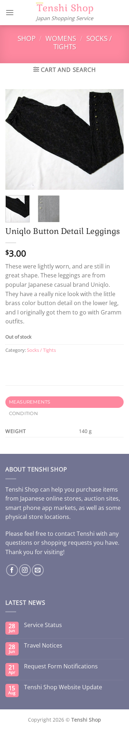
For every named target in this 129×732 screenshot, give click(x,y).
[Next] (112, 139)
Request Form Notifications (61, 666)
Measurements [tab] (30, 402)
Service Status (43, 625)
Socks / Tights (41, 350)
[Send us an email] (38, 570)
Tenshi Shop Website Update (63, 687)
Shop (26, 38)
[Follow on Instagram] (25, 570)
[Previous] (16, 139)
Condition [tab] (23, 413)
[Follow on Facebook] (12, 570)
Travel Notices (43, 645)
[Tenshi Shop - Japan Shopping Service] (64, 8)
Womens (61, 38)
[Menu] (9, 12)
